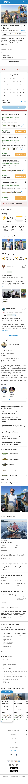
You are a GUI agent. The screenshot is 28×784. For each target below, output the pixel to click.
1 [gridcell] (10, 95)
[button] (14, 101)
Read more (5, 287)
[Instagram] (17, 764)
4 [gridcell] (20, 95)
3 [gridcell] (17, 95)
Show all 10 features (14, 61)
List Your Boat (14, 750)
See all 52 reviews (13, 335)
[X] (13, 764)
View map (22, 30)
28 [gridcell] (20, 92)
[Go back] (2, 2)
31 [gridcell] (7, 95)
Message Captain (14, 399)
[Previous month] (24, 74)
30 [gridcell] (4, 95)
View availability (20, 131)
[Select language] (16, 754)
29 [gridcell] (23, 92)
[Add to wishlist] (25, 25)
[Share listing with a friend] (21, 25)
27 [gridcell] (17, 92)
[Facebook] (10, 764)
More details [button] (4, 620)
